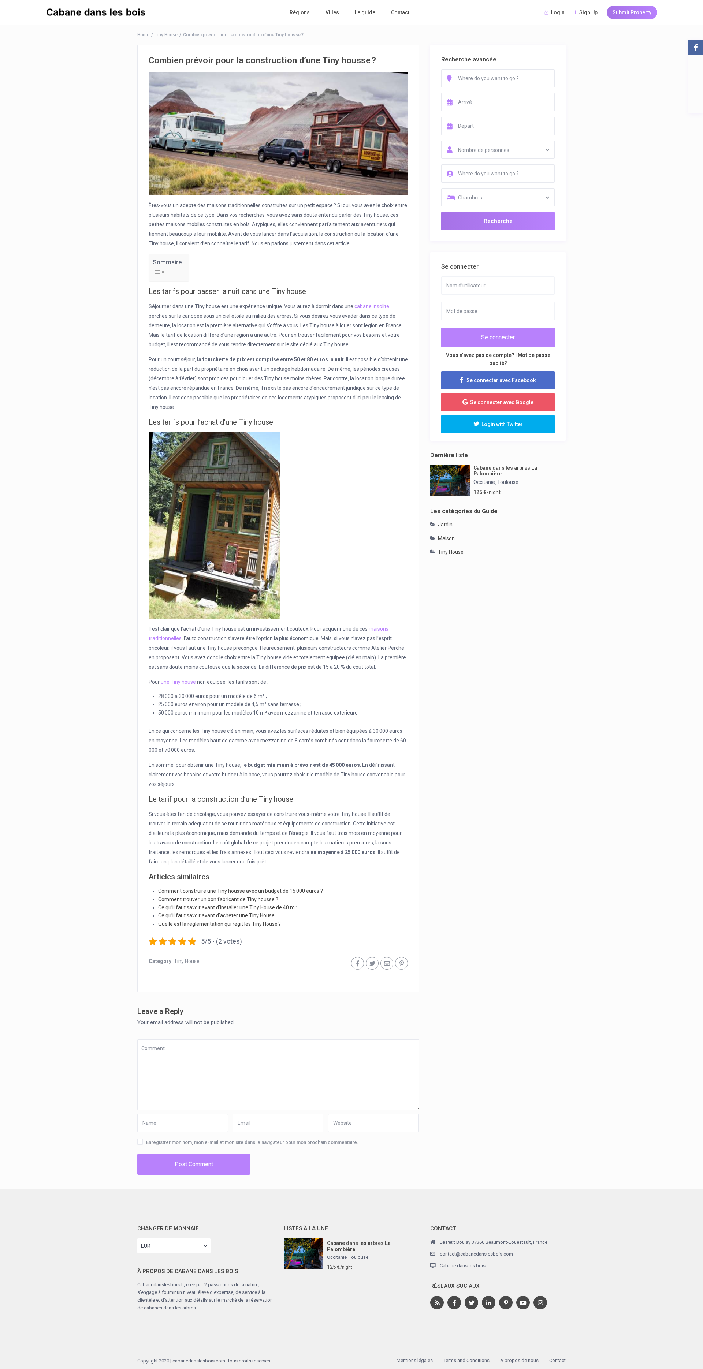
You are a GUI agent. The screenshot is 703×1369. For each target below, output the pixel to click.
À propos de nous (519, 1360)
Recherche (498, 221)
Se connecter (498, 337)
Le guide (365, 12)
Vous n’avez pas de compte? (480, 355)
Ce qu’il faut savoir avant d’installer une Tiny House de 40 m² (227, 907)
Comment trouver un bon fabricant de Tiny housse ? (218, 899)
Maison (446, 538)
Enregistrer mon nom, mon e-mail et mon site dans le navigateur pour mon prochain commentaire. (252, 1142)
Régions (300, 12)
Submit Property (632, 12)
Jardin (445, 524)
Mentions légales (415, 1360)
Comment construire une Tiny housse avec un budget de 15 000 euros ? (240, 891)
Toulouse (507, 482)
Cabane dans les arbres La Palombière (505, 471)
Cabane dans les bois (463, 1265)
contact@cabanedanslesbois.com (476, 1254)
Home (143, 34)
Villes (332, 12)
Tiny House (166, 34)
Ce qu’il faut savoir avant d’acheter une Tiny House (216, 915)
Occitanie (484, 482)
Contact (400, 12)
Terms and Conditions (466, 1360)
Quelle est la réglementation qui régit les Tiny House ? (219, 924)
